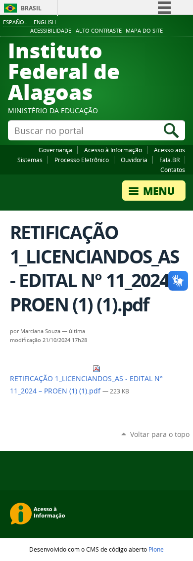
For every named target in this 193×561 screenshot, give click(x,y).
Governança (55, 150)
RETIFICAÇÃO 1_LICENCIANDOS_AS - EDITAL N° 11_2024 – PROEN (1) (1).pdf (86, 384)
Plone (156, 549)
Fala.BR (169, 160)
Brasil (31, 8)
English (45, 22)
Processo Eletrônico (81, 160)
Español (15, 22)
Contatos (172, 169)
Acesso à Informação (113, 150)
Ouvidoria (134, 160)
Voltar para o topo (160, 434)
